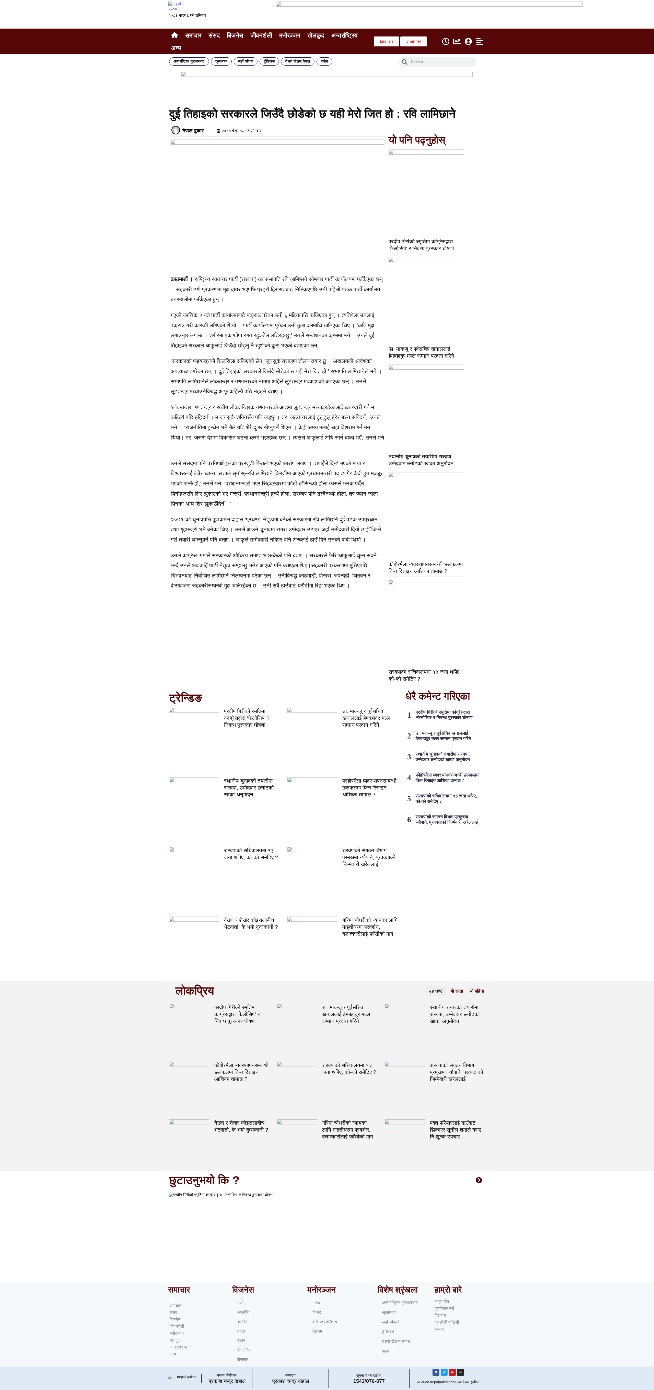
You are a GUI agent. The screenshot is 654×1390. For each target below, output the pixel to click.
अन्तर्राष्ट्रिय (344, 35)
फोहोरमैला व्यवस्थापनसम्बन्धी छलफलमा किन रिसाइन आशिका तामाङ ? (369, 787)
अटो (240, 1303)
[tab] (436, 991)
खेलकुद (316, 35)
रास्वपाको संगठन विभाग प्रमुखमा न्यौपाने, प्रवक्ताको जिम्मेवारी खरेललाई (368, 857)
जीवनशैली (261, 35)
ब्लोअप (317, 1331)
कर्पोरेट (242, 1322)
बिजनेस (235, 35)
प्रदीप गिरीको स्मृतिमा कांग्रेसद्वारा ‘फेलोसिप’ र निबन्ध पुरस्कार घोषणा (247, 718)
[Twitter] (444, 1372)
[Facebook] (436, 1372)
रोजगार (242, 1359)
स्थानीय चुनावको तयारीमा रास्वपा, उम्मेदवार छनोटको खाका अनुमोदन (249, 787)
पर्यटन (241, 1331)
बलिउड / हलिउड (324, 1322)
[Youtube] (452, 1372)
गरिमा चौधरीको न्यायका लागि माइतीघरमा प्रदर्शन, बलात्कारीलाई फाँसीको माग (370, 927)
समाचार (193, 35)
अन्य (176, 47)
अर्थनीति (243, 1312)
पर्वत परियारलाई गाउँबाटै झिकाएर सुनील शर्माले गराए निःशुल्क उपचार (455, 1129)
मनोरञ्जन (289, 35)
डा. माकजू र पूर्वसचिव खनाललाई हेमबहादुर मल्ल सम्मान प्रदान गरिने (366, 718)
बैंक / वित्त (244, 1350)
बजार (241, 1340)
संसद (214, 35)
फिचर (316, 1312)
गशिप (316, 1303)
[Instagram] (460, 1372)
